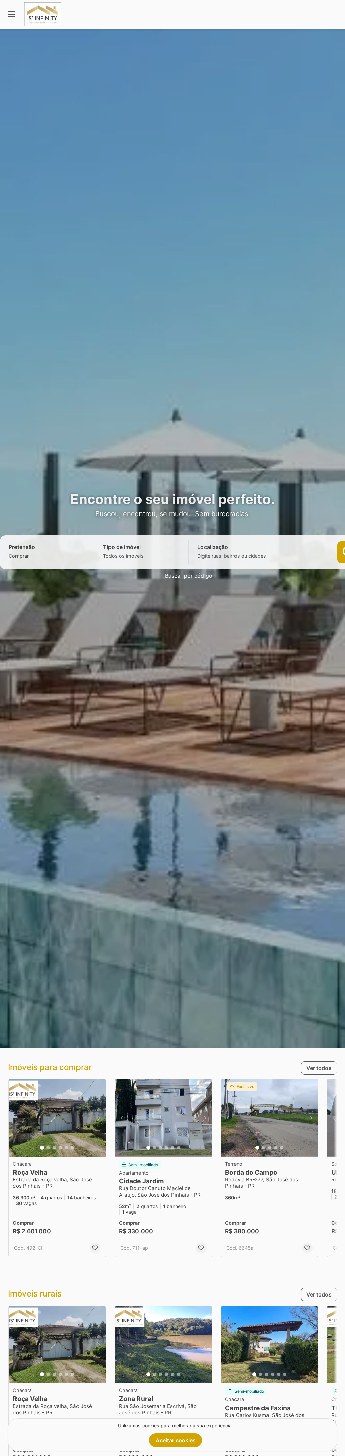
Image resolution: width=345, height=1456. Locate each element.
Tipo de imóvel (122, 547)
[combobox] (30, 556)
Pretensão (22, 547)
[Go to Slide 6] (72, 1147)
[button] (57, 1118)
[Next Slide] (99, 1118)
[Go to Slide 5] (66, 1147)
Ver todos (319, 1068)
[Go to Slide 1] (42, 1148)
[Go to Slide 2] (48, 1147)
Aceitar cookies (176, 1440)
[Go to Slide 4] (60, 1147)
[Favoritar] (95, 1248)
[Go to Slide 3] (54, 1147)
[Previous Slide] (16, 1118)
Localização (212, 547)
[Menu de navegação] (11, 14)
